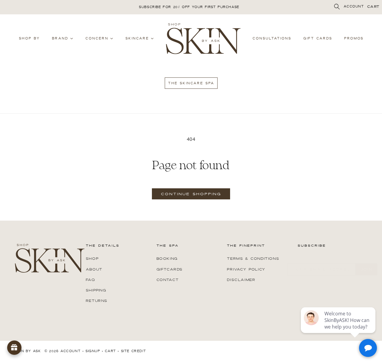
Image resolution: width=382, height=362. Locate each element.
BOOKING (167, 258)
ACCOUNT (354, 6)
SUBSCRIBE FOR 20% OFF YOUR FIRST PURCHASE (189, 6)
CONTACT (167, 279)
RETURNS (96, 300)
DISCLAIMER (241, 279)
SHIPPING (96, 290)
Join (366, 269)
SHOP (92, 258)
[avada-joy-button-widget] (14, 347)
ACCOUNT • (72, 351)
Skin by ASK (28, 351)
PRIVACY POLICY (246, 269)
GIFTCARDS (169, 269)
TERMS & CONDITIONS (253, 258)
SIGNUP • (94, 351)
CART (373, 6)
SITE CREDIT (133, 351)
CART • (112, 351)
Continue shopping (191, 194)
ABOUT (94, 269)
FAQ (90, 279)
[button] (337, 6)
